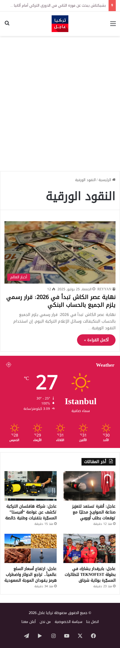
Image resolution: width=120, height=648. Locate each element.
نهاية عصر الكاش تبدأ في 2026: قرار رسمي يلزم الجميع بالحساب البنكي (61, 301)
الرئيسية (105, 179)
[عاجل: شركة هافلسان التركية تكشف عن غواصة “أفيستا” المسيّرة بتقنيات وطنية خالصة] (30, 486)
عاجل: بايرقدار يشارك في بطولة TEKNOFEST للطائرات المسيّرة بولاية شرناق (90, 574)
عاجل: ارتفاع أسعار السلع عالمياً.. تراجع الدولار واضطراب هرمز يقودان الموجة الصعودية (30, 574)
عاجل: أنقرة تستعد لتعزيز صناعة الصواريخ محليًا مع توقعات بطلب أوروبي (94, 512)
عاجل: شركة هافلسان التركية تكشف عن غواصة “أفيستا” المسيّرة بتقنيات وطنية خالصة (31, 512)
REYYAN (104, 289)
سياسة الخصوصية (68, 621)
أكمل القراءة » (96, 340)
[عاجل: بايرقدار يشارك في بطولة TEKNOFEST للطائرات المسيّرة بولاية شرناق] (89, 548)
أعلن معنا (28, 621)
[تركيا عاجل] (60, 23)
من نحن (45, 621)
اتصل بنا (92, 621)
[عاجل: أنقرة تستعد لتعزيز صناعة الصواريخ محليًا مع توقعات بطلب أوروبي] (89, 486)
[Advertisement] (60, 101)
